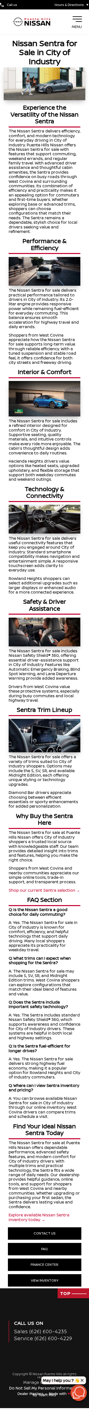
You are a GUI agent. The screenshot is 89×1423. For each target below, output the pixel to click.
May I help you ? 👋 (61, 1380)
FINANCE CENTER (44, 1264)
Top (66, 1293)
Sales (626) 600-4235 (40, 1331)
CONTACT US (45, 1233)
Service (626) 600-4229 (43, 1338)
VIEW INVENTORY (44, 1280)
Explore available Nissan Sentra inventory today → (39, 1217)
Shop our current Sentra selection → (44, 890)
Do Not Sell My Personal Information (44, 1388)
